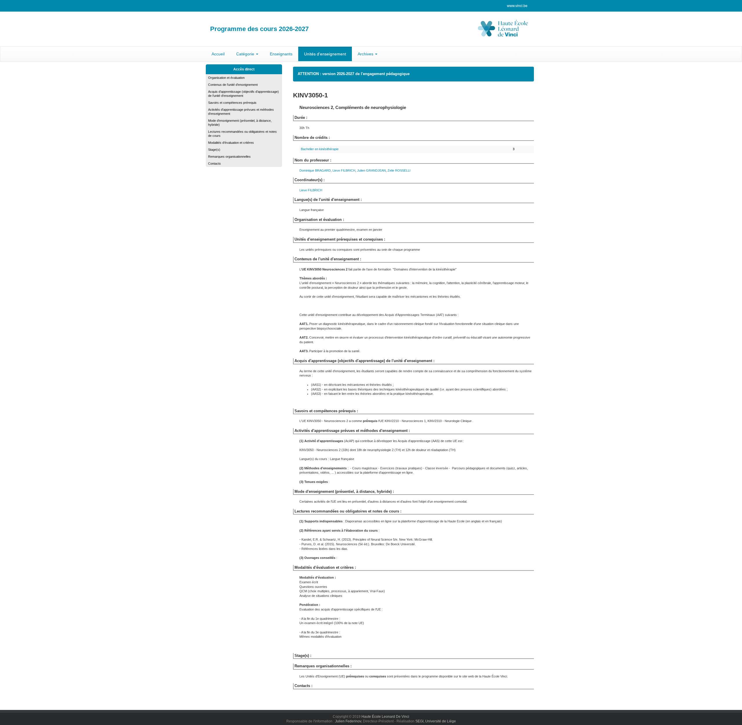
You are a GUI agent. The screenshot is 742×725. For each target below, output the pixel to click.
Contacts (214, 163)
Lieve (343, 170)
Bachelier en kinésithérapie (320, 149)
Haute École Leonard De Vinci (385, 717)
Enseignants (281, 54)
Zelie (399, 170)
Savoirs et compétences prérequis (232, 102)
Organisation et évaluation (226, 77)
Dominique (315, 170)
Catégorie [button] (245, 54)
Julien (371, 170)
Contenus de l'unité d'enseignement (233, 84)
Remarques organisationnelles (229, 156)
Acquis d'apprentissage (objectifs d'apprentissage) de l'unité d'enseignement (243, 93)
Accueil (218, 54)
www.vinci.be (517, 6)
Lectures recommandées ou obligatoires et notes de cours (242, 133)
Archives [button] (366, 54)
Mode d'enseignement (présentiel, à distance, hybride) (240, 122)
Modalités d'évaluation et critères (231, 142)
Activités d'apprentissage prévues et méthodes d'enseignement (241, 111)
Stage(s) (214, 149)
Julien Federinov (348, 721)
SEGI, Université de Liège (435, 721)
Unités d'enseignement (325, 54)
